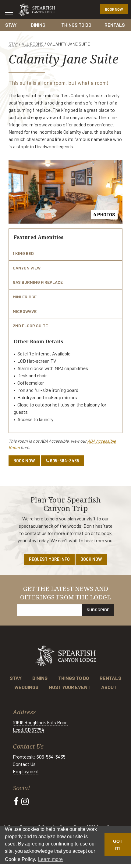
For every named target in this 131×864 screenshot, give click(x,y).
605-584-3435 (64, 460)
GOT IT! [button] (117, 845)
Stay (11, 25)
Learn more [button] (50, 859)
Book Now (114, 9)
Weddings (26, 687)
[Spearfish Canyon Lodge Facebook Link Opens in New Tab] (16, 801)
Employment (26, 771)
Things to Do (76, 25)
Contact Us (24, 764)
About (109, 687)
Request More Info (49, 559)
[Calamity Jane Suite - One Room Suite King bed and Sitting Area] (65, 191)
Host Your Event (69, 687)
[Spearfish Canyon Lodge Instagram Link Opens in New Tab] (25, 801)
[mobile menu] (9, 12)
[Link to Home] (36, 9)
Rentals (114, 25)
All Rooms (33, 43)
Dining (38, 25)
